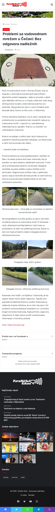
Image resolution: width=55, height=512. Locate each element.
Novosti (14, 24)
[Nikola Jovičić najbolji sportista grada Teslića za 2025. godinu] (10, 458)
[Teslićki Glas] (16, 4)
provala (14, 477)
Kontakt (31, 495)
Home (6, 24)
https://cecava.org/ (16, 325)
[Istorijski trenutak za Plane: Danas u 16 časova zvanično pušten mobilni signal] (10, 436)
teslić (23, 477)
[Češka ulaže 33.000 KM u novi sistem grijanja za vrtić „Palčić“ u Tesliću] (10, 447)
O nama (24, 495)
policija (5, 477)
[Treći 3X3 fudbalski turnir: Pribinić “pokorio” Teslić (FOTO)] (27, 436)
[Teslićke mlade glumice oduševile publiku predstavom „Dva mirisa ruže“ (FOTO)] (27, 458)
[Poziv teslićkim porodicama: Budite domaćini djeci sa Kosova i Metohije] (27, 447)
